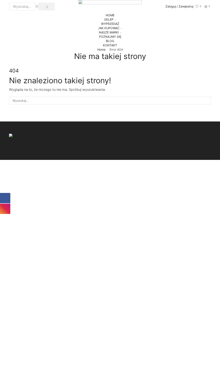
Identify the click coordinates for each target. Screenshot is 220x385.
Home (101, 49)
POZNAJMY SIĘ (110, 36)
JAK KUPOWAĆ (108, 28)
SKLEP (108, 19)
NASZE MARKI (109, 32)
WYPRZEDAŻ (110, 24)
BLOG (110, 41)
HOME (110, 15)
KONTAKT (110, 45)
